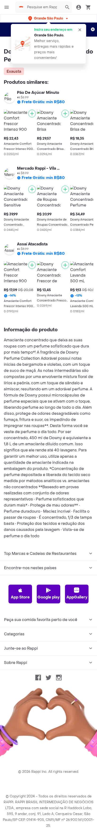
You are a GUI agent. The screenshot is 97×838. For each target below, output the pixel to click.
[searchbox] (43, 7)
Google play (48, 597)
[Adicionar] (32, 113)
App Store (20, 597)
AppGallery (76, 597)
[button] (48, 18)
